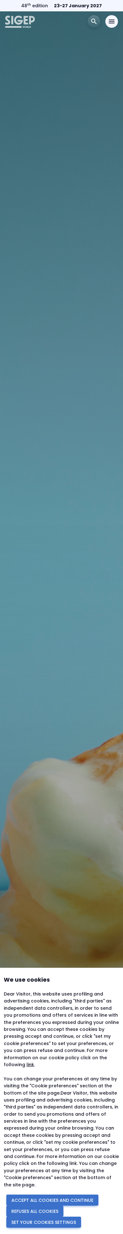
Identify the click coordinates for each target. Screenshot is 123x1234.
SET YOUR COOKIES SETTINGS (43, 1222)
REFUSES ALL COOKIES (34, 1211)
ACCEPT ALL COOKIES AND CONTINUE (52, 1200)
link (30, 1064)
